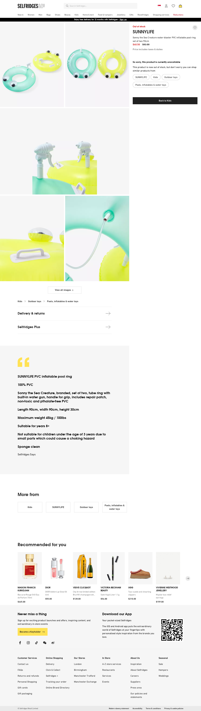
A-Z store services (111, 664)
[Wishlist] (173, 6)
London (78, 664)
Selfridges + (52, 675)
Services (106, 675)
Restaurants (108, 670)
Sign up (123, 19)
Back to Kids (165, 100)
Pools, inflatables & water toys (62, 301)
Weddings (164, 675)
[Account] (166, 6)
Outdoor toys (34, 301)
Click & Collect (53, 670)
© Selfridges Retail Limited (28, 708)
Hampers (163, 670)
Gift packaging (25, 693)
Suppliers (135, 681)
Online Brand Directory (57, 687)
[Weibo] (53, 644)
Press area (136, 687)
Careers (135, 675)
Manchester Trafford (84, 675)
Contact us (23, 664)
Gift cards (23, 687)
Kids (20, 301)
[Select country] (159, 6)
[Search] (67, 6)
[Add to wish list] (194, 27)
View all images (63, 290)
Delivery (50, 664)
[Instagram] (28, 644)
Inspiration (136, 664)
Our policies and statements (139, 695)
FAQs (20, 670)
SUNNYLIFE (143, 32)
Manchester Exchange (85, 681)
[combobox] (103, 5)
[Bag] (180, 6)
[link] (29, 596)
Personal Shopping (27, 681)
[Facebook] (20, 644)
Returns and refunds (28, 675)
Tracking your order (56, 681)
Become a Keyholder (30, 631)
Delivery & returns (31, 313)
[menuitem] (21, 15)
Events (105, 681)
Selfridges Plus (29, 327)
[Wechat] (44, 644)
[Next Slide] (188, 578)
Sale (161, 664)
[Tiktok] (36, 644)
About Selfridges (139, 670)
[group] (100, 578)
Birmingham (80, 670)
